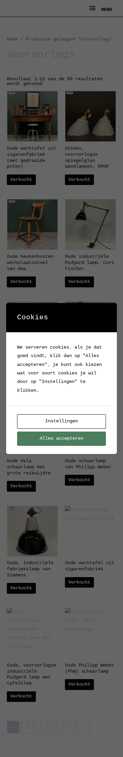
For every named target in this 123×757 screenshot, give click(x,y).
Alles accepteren (61, 438)
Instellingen (61, 421)
